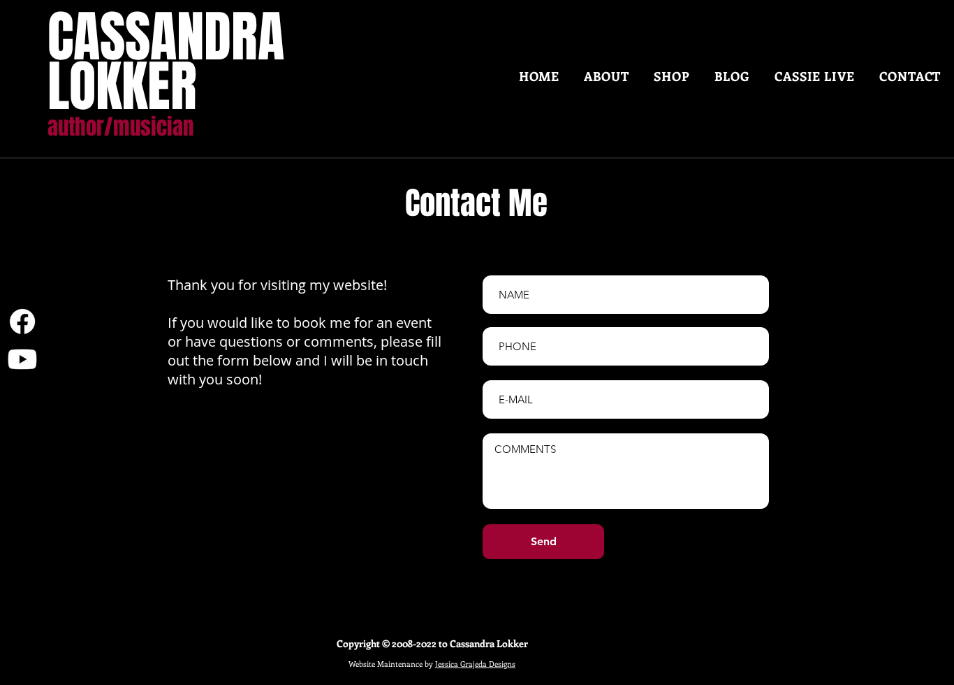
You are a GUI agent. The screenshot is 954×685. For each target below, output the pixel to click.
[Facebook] (22, 321)
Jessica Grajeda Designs (475, 663)
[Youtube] (22, 359)
